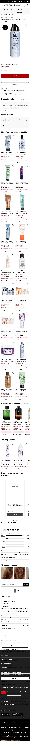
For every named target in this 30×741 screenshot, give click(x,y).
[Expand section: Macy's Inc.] (15, 667)
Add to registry (15, 84)
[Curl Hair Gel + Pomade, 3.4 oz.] (8, 350)
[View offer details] (15, 120)
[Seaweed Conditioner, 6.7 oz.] (22, 380)
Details (7, 66)
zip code (11, 90)
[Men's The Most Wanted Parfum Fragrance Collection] (18, 413)
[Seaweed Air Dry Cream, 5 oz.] (8, 173)
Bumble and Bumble (7, 17)
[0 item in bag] (28, 5)
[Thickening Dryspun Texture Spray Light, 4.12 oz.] (22, 350)
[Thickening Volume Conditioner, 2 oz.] (22, 261)
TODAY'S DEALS (5, 1)
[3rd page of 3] (16, 520)
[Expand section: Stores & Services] (15, 663)
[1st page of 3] (13, 520)
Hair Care (11, 14)
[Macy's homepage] (1, 14)
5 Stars (3, 535)
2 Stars (3, 544)
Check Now (18, 695)
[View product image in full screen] (3, 56)
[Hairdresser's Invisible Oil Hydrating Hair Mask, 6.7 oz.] (22, 232)
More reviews (15, 645)
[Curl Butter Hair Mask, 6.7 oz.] (22, 320)
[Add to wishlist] (26, 25)
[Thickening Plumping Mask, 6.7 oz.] (8, 143)
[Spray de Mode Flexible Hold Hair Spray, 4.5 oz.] (22, 173)
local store (12, 94)
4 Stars (3, 538)
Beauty (5, 14)
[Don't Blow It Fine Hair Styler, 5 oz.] (22, 202)
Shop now (19, 12)
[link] (8, 157)
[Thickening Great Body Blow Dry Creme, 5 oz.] (8, 232)
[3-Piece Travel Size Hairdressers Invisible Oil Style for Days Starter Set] (8, 320)
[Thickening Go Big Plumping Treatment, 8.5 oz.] (22, 143)
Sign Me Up (15, 678)
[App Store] (5, 714)
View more (4, 110)
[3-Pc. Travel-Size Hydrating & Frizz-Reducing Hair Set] (22, 291)
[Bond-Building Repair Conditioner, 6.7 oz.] (8, 202)
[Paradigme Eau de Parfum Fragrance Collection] (6, 413)
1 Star (3, 546)
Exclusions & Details (11, 695)
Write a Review (25, 529)
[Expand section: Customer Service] (15, 655)
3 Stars (3, 541)
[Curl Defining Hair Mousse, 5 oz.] (7, 450)
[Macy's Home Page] (8, 5)
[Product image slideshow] (15, 43)
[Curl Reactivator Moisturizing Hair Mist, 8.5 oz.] (20, 450)
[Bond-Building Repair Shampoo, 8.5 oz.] (8, 380)
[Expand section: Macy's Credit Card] (15, 659)
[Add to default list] (13, 136)
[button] (15, 43)
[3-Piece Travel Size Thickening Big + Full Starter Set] (8, 291)
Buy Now (15, 80)
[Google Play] (17, 714)
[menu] (2, 5)
